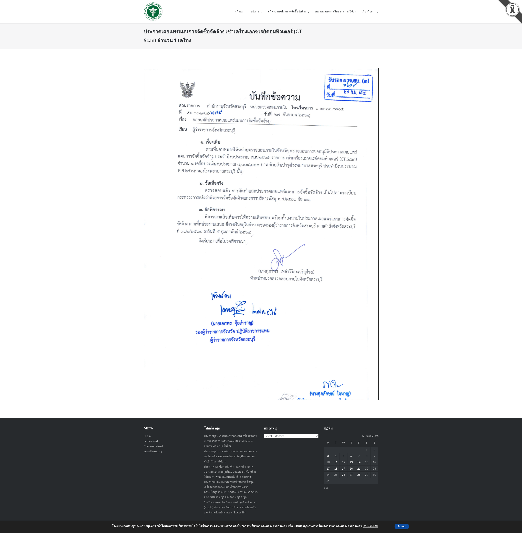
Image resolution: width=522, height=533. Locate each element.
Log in (147, 436)
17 (328, 468)
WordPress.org (153, 451)
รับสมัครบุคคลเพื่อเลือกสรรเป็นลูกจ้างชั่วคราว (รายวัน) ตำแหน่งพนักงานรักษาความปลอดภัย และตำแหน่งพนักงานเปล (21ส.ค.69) (230, 507)
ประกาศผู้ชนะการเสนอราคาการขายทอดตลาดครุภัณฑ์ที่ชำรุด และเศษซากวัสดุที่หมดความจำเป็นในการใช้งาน (230, 456)
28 (359, 474)
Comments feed (153, 446)
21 (359, 468)
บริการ (255, 11)
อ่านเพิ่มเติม (370, 526)
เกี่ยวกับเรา (368, 11)
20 (351, 468)
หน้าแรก (239, 11)
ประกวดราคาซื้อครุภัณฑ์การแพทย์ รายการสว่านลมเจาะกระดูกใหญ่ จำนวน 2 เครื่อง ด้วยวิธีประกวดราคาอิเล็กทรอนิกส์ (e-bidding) (230, 471)
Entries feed (151, 441)
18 (335, 468)
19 (343, 468)
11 (335, 462)
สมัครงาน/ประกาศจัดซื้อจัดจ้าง (287, 11)
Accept (401, 526)
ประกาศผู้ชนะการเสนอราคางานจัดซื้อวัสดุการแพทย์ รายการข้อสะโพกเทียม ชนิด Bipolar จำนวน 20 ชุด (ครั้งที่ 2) (230, 441)
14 (359, 462)
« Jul (326, 487)
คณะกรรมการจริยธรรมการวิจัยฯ (335, 11)
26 (343, 474)
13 (351, 462)
